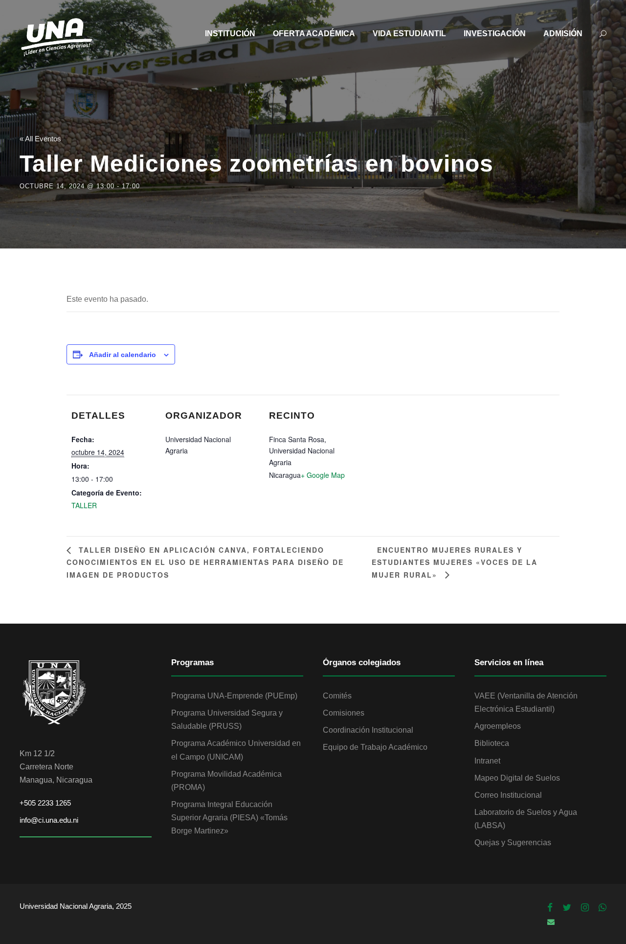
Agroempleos (497, 726)
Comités (337, 696)
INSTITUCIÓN (230, 33)
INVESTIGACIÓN (495, 33)
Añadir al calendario (122, 355)
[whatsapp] (602, 908)
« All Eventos (40, 139)
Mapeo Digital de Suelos (517, 778)
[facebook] (550, 908)
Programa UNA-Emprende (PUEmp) (234, 696)
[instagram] (585, 908)
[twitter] (566, 908)
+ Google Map (323, 475)
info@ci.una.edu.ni (49, 820)
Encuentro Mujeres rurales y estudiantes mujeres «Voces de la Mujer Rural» (454, 562)
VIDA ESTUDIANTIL (409, 33)
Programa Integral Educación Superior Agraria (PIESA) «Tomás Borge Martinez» (229, 817)
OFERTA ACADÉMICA (314, 33)
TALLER (84, 505)
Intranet (487, 761)
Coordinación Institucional (368, 730)
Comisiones (343, 713)
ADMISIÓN (562, 33)
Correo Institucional (508, 795)
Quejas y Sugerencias (512, 842)
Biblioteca (491, 743)
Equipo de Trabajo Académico (375, 747)
